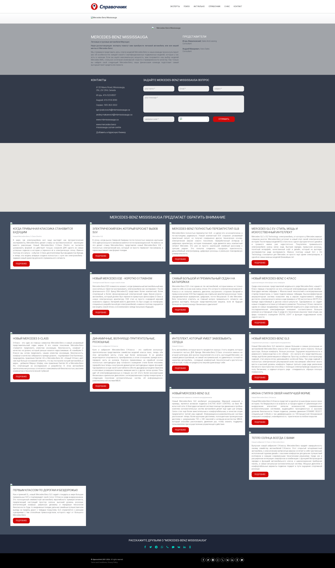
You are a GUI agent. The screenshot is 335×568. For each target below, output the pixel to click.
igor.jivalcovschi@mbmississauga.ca (113, 110)
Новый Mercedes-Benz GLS (270, 338)
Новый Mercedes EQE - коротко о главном (122, 278)
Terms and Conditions (99, 562)
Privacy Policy (113, 562)
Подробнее (21, 264)
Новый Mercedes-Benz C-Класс (274, 278)
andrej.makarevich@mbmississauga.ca (114, 114)
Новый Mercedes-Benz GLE (191, 393)
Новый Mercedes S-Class (31, 338)
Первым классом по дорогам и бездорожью (45, 490)
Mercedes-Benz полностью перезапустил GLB (205, 228)
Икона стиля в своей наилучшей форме (281, 393)
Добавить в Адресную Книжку (111, 132)
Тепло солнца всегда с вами (273, 438)
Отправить (224, 119)
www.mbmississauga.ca (107, 119)
